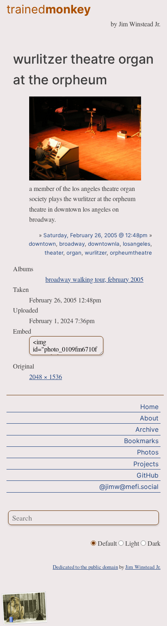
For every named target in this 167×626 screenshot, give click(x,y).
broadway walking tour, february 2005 (94, 279)
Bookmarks (141, 441)
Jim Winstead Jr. (143, 566)
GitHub (147, 475)
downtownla (104, 243)
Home (149, 407)
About (149, 418)
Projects (145, 464)
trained (48, 9)
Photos (147, 452)
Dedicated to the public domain (85, 566)
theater (54, 252)
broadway (72, 243)
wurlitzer (96, 252)
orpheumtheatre (131, 252)
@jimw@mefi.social (128, 486)
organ (73, 252)
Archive (146, 429)
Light (132, 543)
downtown (42, 243)
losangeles (136, 243)
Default (107, 543)
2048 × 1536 (45, 376)
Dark (153, 543)
